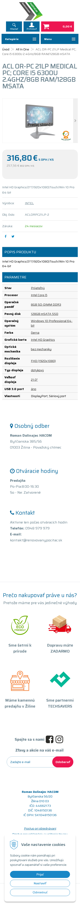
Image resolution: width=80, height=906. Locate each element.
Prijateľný (38, 288)
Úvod (5, 49)
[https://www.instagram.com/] (60, 739)
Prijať (40, 874)
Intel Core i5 (39, 295)
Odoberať (63, 761)
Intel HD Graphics (43, 339)
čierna (35, 332)
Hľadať (14, 29)
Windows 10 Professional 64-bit (51, 323)
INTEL (29, 203)
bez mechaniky (41, 349)
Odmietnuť (40, 892)
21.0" (34, 379)
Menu (48, 39)
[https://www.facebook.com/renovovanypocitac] (51, 739)
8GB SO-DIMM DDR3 (46, 304)
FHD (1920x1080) (43, 360)
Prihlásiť (32, 29)
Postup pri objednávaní (40, 828)
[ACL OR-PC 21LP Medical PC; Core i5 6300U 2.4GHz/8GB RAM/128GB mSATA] (40, 120)
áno (33, 388)
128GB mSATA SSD (44, 313)
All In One (22, 49)
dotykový (37, 370)
